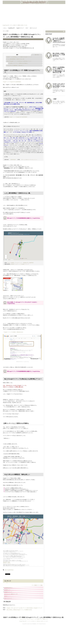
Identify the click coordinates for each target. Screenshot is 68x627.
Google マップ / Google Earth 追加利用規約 (12, 81)
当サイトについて (33, 28)
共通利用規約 (38, 108)
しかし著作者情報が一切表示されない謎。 (16, 59)
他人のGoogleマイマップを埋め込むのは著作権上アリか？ (19, 61)
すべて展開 (34, 585)
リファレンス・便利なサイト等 (10, 594)
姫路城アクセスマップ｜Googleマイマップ (20, 264)
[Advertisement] (34, 14)
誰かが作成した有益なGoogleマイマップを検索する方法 (19, 609)
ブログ (26, 28)
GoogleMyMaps (10, 569)
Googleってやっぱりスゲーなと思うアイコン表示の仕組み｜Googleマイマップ (24, 607)
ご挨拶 (54, 99)
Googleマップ (7, 589)
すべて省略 (40, 585)
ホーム (5, 28)
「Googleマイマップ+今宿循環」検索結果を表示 (13, 332)
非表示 (36, 54)
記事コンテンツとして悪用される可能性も (18, 63)
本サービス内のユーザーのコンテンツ (23, 109)
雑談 (6, 569)
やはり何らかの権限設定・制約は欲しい (15, 65)
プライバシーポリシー (30, 619)
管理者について (45, 619)
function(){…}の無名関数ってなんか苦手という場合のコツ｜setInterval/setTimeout (59, 40)
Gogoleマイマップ (20, 28)
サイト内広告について (38, 619)
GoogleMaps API (11, 28)
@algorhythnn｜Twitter (6, 561)
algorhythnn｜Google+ (6, 562)
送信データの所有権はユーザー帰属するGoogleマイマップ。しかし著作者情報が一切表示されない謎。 (59, 70)
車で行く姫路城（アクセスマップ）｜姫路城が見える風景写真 (20, 262)
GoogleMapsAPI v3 (8, 587)
